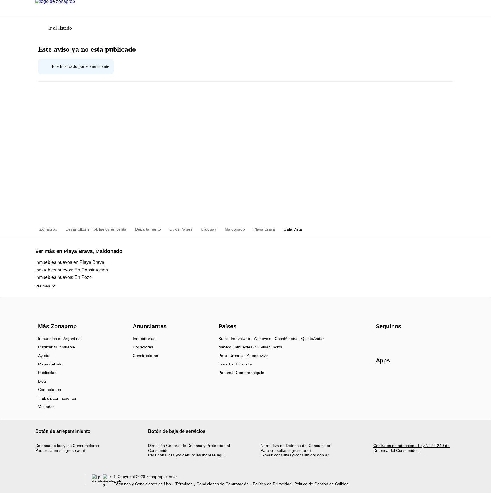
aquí (81, 450)
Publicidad (47, 372)
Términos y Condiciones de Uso (142, 484)
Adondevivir (257, 355)
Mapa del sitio (50, 364)
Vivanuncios (271, 347)
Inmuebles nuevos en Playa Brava (69, 262)
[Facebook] (380, 340)
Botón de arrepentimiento (62, 431)
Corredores (143, 347)
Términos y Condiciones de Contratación (212, 484)
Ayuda (43, 355)
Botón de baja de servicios (176, 431)
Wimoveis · (264, 338)
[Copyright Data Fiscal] (108, 481)
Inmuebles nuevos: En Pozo (63, 277)
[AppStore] (394, 377)
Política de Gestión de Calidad (321, 484)
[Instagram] (390, 340)
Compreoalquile (250, 372)
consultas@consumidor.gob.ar (301, 455)
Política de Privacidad (272, 484)
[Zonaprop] (56, 316)
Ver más (42, 286)
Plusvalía (244, 364)
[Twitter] (408, 340)
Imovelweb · (242, 338)
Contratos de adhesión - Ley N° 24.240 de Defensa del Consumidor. (411, 447)
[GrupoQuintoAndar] (56, 481)
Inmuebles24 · (247, 347)
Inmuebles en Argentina (59, 338)
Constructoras (145, 355)
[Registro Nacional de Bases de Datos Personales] (97, 481)
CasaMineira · (288, 338)
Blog (42, 381)
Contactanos (49, 389)
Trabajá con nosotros (57, 398)
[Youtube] (399, 340)
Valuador (46, 406)
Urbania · (238, 355)
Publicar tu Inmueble (56, 347)
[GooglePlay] (432, 377)
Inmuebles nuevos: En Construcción (71, 270)
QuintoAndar (312, 338)
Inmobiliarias (144, 338)
